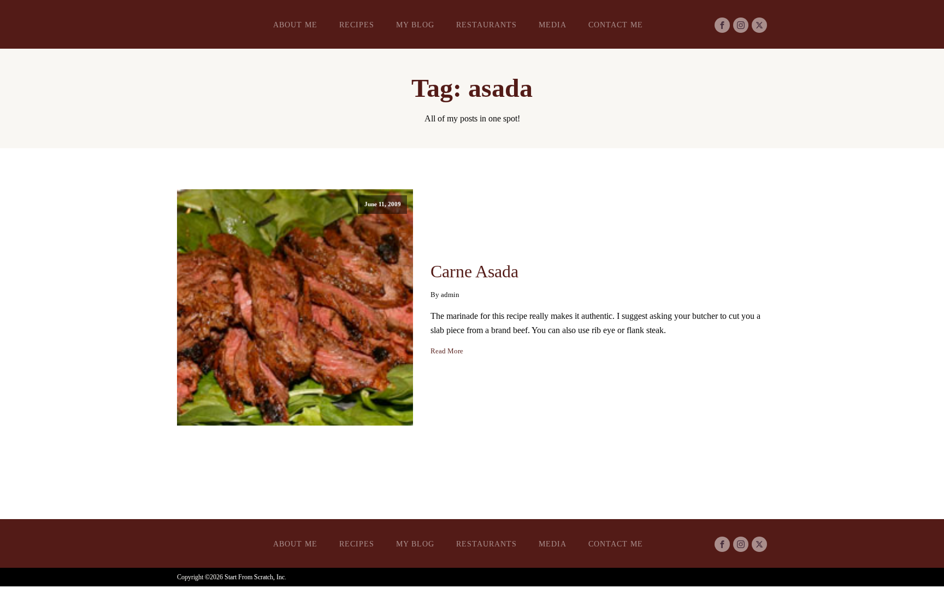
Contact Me (615, 25)
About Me (295, 25)
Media (553, 25)
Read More (446, 351)
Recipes (356, 25)
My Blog (415, 25)
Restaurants (486, 25)
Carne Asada (474, 271)
